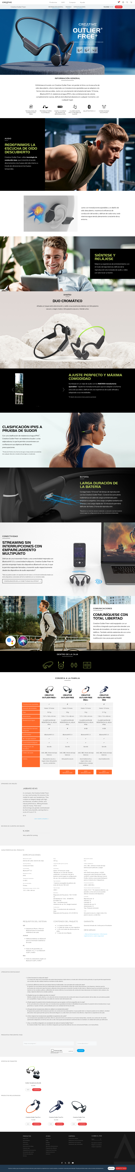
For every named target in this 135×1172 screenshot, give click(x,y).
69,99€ (56, 1120)
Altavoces (25, 1142)
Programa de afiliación (51, 1148)
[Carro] (131, 2)
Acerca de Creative (73, 1138)
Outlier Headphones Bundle (33, 1083)
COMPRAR (37, 1089)
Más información (67, 772)
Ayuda (82, 2)
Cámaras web (26, 1148)
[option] (38, 388)
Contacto (48, 1154)
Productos (48, 1138)
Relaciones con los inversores (76, 1140)
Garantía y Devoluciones (52, 1146)
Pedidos (48, 1142)
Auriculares (26, 1144)
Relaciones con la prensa (75, 1142)
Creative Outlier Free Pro (104, 697)
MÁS (28, 1089)
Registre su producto (97, 1144)
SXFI (63, 2)
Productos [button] (53, 2)
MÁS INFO (111, 1168)
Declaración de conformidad (75, 1144)
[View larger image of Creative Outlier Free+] (80, 49)
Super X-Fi (25, 1138)
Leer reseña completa (41, 818)
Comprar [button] (72, 2)
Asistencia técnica (50, 1152)
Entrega (48, 1144)
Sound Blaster (26, 1140)
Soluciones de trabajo (28, 1146)
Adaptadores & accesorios (29, 1150)
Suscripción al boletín (97, 1142)
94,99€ (33, 1085)
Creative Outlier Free (79, 1117)
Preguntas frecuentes (51, 1150)
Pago (47, 1140)
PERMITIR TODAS (121, 1168)
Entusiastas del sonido (28, 1152)
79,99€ (33, 1120)
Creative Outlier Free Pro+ (85, 697)
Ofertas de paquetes (28, 1154)
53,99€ (79, 1120)
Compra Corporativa (96, 1146)
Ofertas (25, 1156)
